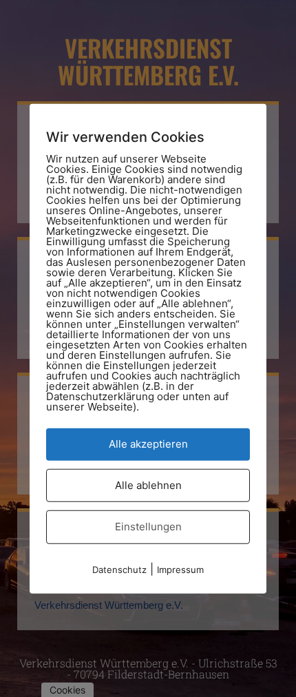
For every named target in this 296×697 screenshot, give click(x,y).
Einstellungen (148, 526)
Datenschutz (119, 568)
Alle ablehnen (148, 484)
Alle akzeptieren (148, 443)
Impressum (180, 568)
